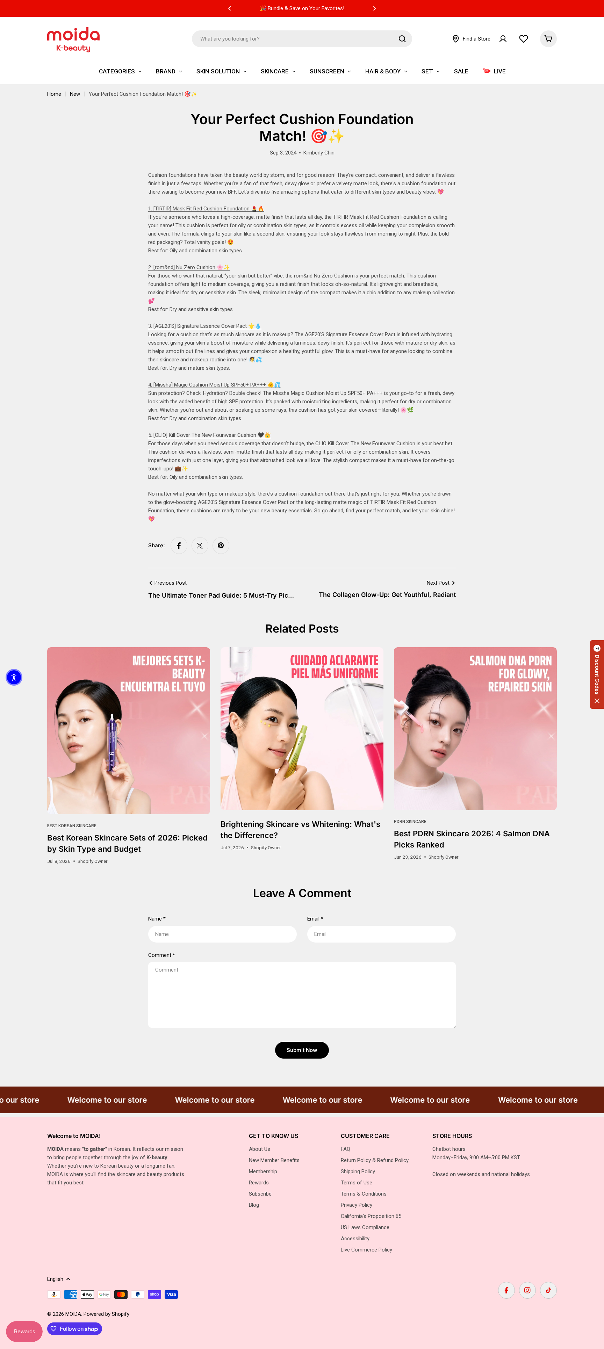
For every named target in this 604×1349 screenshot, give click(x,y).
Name (157, 919)
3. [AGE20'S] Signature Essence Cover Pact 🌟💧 (204, 326)
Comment (161, 955)
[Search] (402, 39)
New (75, 94)
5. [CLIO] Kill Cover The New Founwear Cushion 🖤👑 (209, 435)
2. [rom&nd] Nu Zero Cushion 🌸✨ (189, 267)
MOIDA (73, 1314)
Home (54, 94)
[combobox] (302, 38)
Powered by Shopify (106, 1314)
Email (315, 919)
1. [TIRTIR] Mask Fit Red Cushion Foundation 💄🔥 (206, 208)
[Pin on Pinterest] (221, 545)
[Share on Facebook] (179, 545)
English (55, 1279)
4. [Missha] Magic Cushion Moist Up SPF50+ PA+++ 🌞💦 (214, 385)
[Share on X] (200, 545)
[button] (229, 8)
